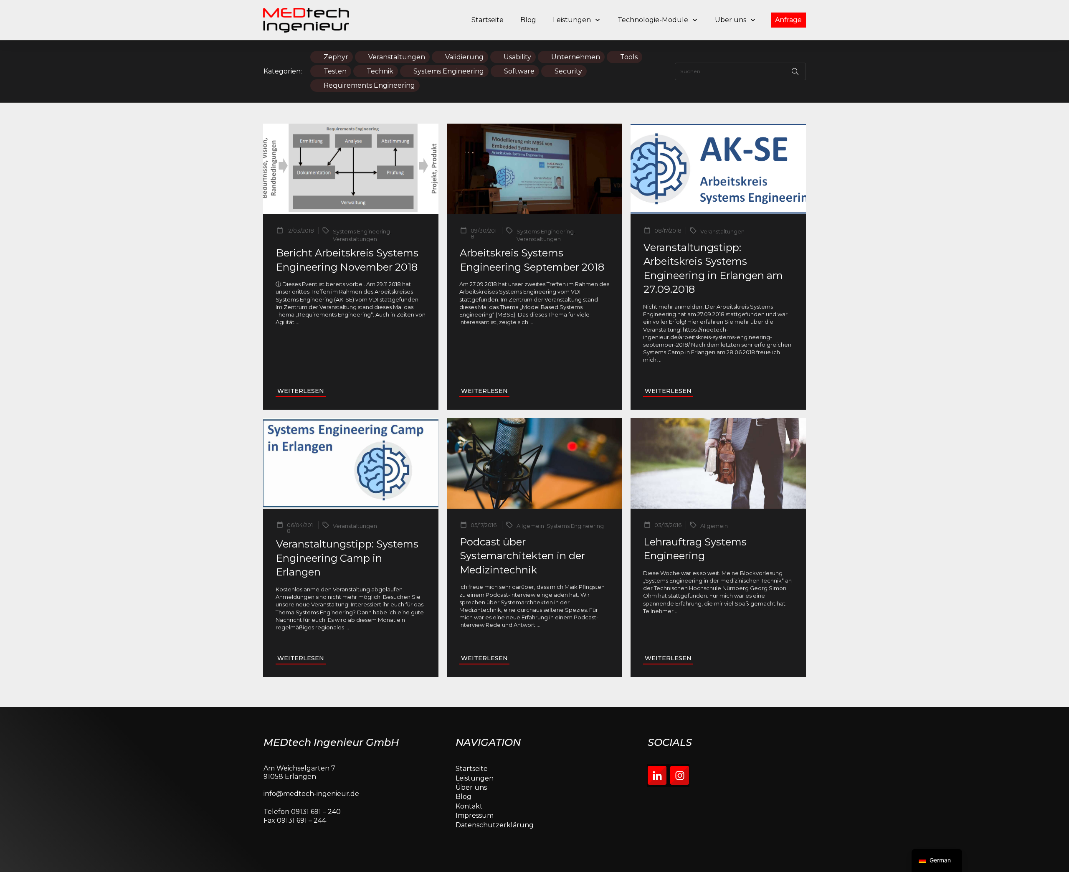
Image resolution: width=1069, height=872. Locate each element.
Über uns (471, 787)
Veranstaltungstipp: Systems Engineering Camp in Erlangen (347, 558)
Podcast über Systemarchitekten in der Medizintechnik (522, 556)
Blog (463, 797)
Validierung (464, 57)
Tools (629, 57)
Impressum (475, 815)
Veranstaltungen (396, 57)
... (297, 322)
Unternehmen (575, 57)
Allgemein (530, 525)
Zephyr (336, 57)
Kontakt (469, 806)
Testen (335, 71)
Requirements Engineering (369, 85)
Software (519, 71)
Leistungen (475, 778)
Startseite (472, 769)
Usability (517, 57)
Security (568, 71)
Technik (380, 71)
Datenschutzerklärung (495, 825)
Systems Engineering (448, 71)
